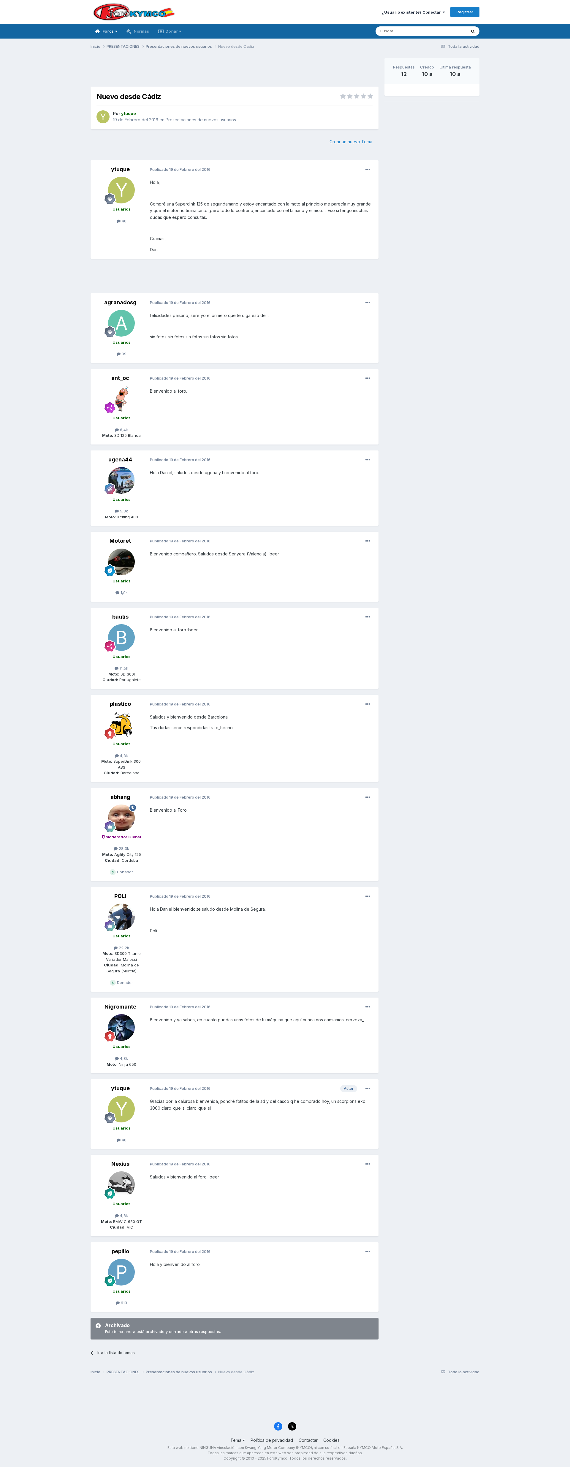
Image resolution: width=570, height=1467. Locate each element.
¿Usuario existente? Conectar (412, 12)
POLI (120, 896)
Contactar (308, 1440)
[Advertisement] (234, 71)
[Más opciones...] (368, 169)
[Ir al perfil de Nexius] (121, 1184)
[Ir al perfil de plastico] (121, 724)
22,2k (123, 947)
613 (123, 1302)
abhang (120, 797)
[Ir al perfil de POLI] (121, 917)
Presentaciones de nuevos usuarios (201, 119)
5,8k (123, 511)
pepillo (120, 1251)
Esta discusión (445, 31)
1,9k (123, 592)
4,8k (123, 1058)
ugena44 (120, 459)
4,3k (123, 755)
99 (123, 353)
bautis (120, 617)
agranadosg (120, 302)
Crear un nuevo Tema (351, 141)
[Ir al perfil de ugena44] (121, 480)
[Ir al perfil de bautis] (121, 637)
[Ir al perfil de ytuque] (103, 116)
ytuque (120, 169)
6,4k (123, 429)
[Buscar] (472, 31)
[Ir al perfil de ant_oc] (121, 399)
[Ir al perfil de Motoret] (121, 562)
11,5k (123, 668)
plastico (120, 704)
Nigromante (120, 1007)
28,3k (123, 848)
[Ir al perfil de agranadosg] (121, 323)
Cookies (331, 1440)
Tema (236, 1440)
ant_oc (120, 378)
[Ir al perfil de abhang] (121, 818)
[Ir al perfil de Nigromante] (121, 1027)
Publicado (180, 169)
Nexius (120, 1164)
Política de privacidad (272, 1440)
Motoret (120, 541)
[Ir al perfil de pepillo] (121, 1272)
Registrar (465, 11)
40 (123, 221)
